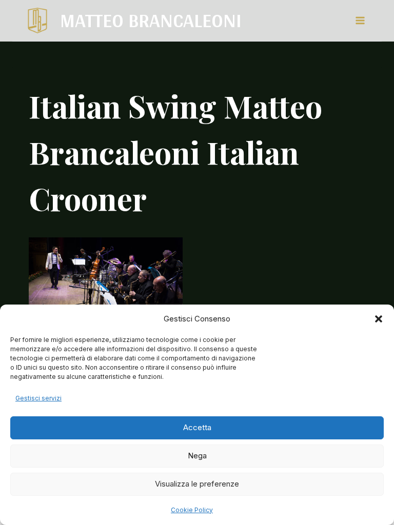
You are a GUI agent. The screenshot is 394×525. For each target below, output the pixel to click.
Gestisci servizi (38, 398)
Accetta (197, 427)
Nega (197, 455)
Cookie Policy (192, 510)
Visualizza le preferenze (197, 484)
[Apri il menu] (359, 20)
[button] (378, 319)
